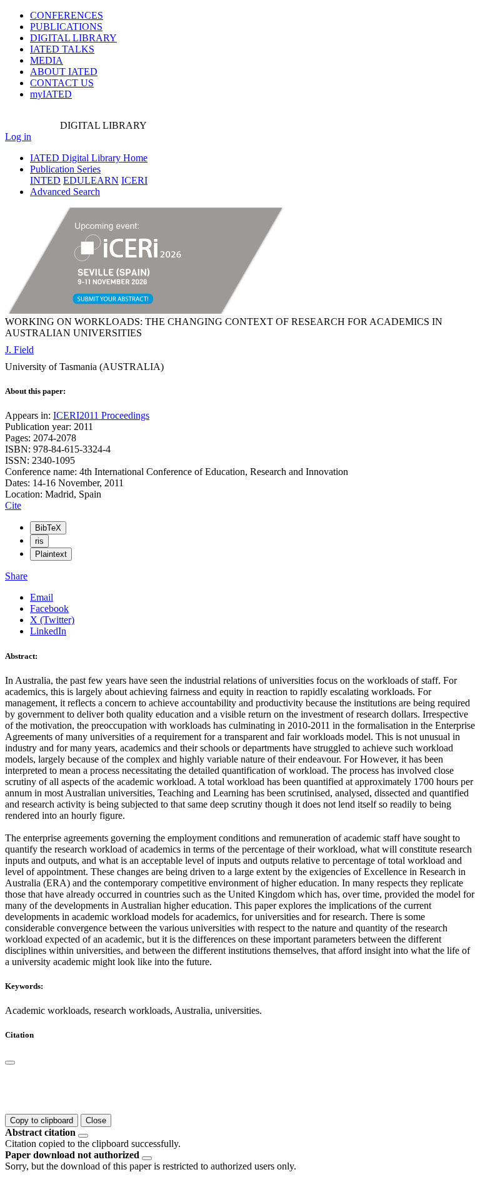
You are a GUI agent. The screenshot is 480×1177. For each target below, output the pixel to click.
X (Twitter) (52, 619)
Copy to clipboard (41, 1120)
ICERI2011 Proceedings (101, 415)
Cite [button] (13, 505)
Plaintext (51, 554)
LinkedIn (48, 631)
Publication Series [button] (65, 169)
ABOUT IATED (64, 71)
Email (41, 597)
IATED (62, 49)
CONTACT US (62, 83)
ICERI (134, 180)
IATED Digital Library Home (89, 158)
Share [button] (16, 576)
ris (39, 541)
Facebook (49, 608)
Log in (18, 136)
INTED (45, 180)
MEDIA (46, 60)
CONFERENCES (66, 15)
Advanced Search (65, 191)
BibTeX (48, 528)
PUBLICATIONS (66, 26)
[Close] (10, 1062)
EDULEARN (91, 180)
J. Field (19, 349)
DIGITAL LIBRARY (73, 38)
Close (96, 1120)
